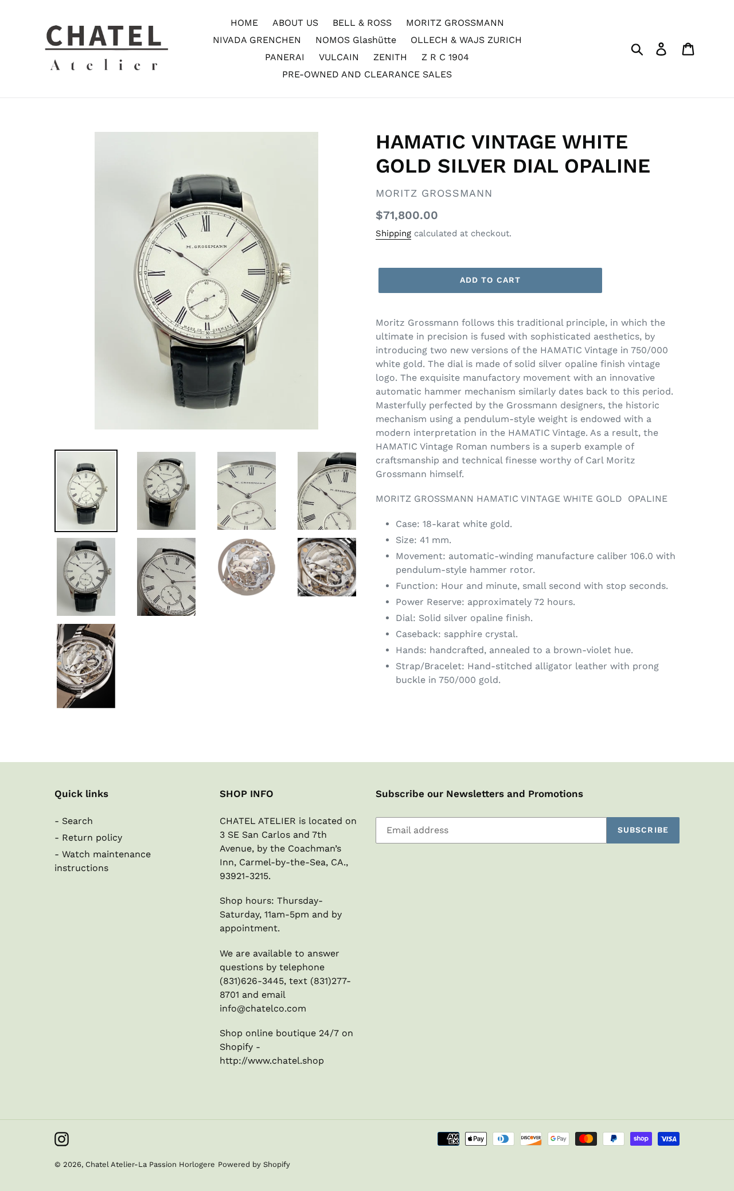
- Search (73, 820)
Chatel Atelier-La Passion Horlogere (150, 1164)
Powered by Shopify (254, 1164)
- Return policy (88, 837)
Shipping (393, 233)
